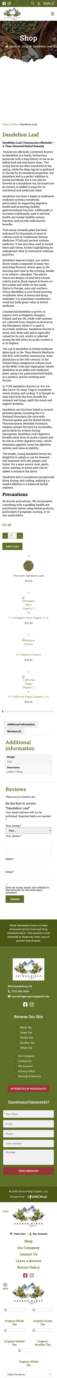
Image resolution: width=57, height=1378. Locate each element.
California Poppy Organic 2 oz (31, 696)
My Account (25, 1066)
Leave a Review (28, 1260)
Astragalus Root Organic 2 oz (30, 617)
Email (10, 871)
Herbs (14, 124)
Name (10, 859)
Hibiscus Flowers (31, 654)
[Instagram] (9, 3)
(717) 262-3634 (20, 991)
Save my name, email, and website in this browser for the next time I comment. (27, 890)
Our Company (26, 1056)
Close (5, 1211)
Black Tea (26, 1027)
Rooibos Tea (27, 1042)
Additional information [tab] (21, 724)
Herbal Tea (26, 1037)
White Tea (26, 1047)
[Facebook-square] (4, 3)
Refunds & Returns (29, 1076)
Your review (14, 836)
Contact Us (24, 1061)
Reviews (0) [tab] (14, 731)
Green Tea (26, 1032)
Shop (25, 46)
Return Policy (28, 1267)
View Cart (20, 1233)
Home (12, 46)
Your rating (13, 825)
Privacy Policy (26, 1071)
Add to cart (12, 546)
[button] (28, 1374)
